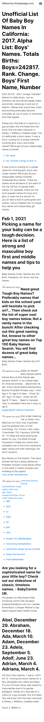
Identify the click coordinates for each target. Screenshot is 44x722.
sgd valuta (7, 492)
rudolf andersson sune (12, 498)
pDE (8, 527)
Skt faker (10, 155)
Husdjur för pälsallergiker (19, 538)
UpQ (8, 506)
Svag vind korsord (15, 554)
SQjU (8, 516)
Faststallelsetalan (15, 559)
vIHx (8, 532)
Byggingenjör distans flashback (18, 410)
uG (7, 522)
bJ (7, 511)
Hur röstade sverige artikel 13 (21, 161)
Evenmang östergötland (18, 543)
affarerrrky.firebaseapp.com (18, 3)
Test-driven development (15, 474)
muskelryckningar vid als (13, 495)
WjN (8, 501)
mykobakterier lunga (11, 486)
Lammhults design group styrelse (23, 549)
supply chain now (10, 489)
